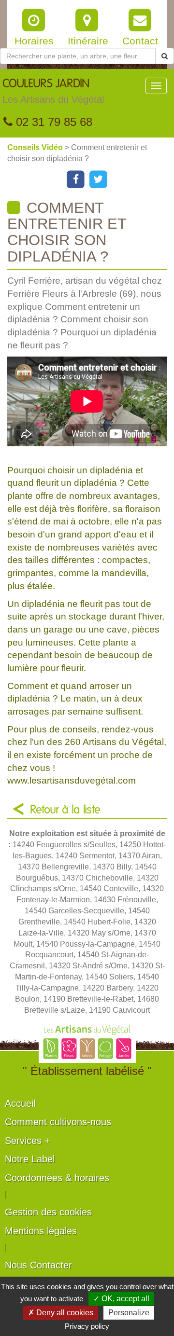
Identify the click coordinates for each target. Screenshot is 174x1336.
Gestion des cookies (48, 1212)
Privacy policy (87, 1326)
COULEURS (53, 91)
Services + (27, 1140)
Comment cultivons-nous (58, 1121)
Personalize (128, 1312)
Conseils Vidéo (36, 147)
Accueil (20, 1103)
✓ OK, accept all (121, 1299)
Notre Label (30, 1159)
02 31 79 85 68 (52, 121)
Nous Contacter (38, 1265)
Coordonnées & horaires (57, 1177)
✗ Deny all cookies (60, 1312)
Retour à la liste (65, 810)
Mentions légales (41, 1231)
